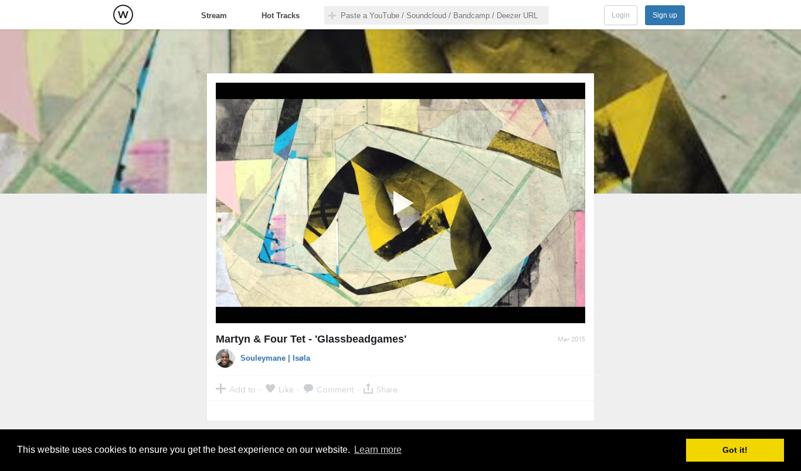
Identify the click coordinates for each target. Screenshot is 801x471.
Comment (335, 389)
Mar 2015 (571, 339)
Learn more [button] (378, 450)
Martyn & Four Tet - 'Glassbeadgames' (311, 339)
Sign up (665, 15)
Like (286, 389)
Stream (214, 15)
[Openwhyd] (123, 15)
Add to (242, 389)
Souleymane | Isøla (275, 358)
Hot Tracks (281, 15)
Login (621, 15)
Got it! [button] (735, 450)
